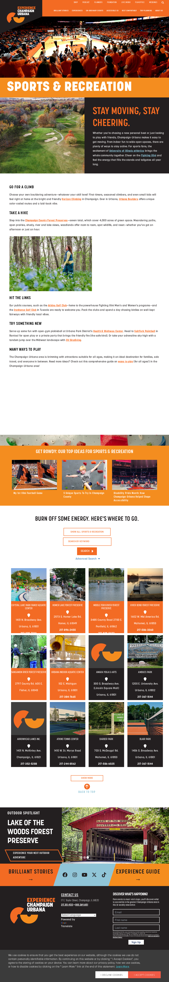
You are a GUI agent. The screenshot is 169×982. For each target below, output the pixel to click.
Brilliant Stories (61, 11)
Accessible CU (113, 11)
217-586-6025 (106, 764)
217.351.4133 (67, 905)
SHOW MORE (87, 778)
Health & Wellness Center (108, 331)
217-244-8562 (67, 764)
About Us (159, 11)
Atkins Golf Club (57, 305)
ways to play (125, 361)
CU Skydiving (73, 340)
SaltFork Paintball (144, 331)
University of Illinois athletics (126, 151)
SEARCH (85, 551)
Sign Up (136, 942)
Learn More (122, 967)
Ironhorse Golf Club (25, 310)
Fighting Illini (148, 155)
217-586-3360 (145, 630)
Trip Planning (146, 11)
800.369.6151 (81, 905)
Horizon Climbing (71, 199)
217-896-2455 (67, 630)
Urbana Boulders (128, 199)
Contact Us (69, 895)
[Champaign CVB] (32, 911)
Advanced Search (86, 559)
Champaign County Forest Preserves (46, 220)
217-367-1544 (145, 697)
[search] (162, 3)
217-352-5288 (29, 764)
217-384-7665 (68, 697)
